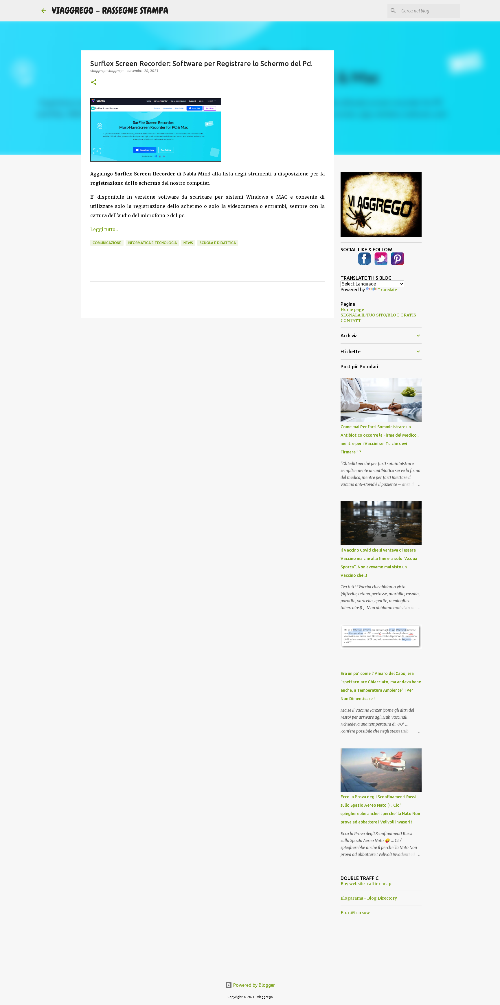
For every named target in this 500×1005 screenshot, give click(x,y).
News (188, 243)
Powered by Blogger (253, 985)
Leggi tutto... (104, 229)
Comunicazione (107, 243)
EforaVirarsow (355, 912)
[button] (93, 83)
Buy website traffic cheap (366, 883)
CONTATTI (352, 320)
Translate (387, 289)
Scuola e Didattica (218, 243)
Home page (352, 309)
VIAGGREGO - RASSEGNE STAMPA (110, 11)
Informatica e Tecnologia (152, 243)
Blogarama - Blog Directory (369, 898)
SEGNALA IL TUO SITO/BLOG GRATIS (378, 315)
